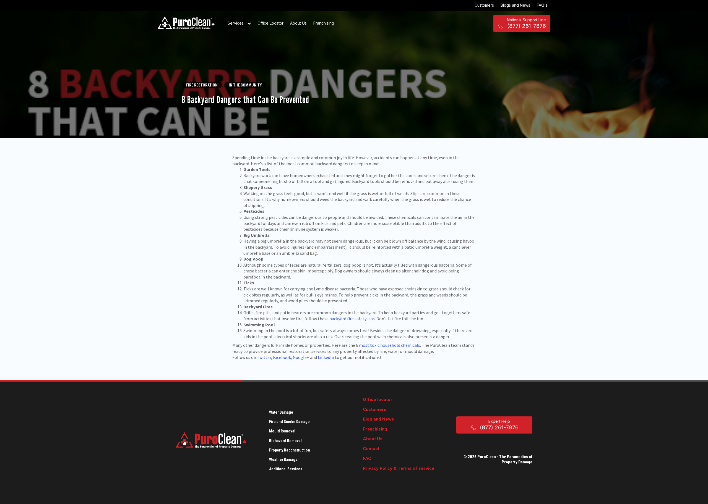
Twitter (264, 357)
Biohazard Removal (285, 441)
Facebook (282, 357)
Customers (484, 5)
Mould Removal (282, 431)
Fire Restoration (202, 85)
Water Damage (281, 412)
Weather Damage (283, 459)
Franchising (323, 23)
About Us (298, 23)
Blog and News (378, 419)
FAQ (367, 458)
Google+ (301, 357)
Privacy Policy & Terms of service (398, 468)
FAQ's (542, 5)
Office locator (377, 399)
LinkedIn (326, 357)
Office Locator (270, 23)
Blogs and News (515, 5)
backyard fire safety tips (352, 318)
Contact (371, 448)
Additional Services (285, 469)
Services (236, 23)
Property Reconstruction (289, 450)
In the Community (245, 85)
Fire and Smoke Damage (289, 421)
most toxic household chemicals (389, 345)
